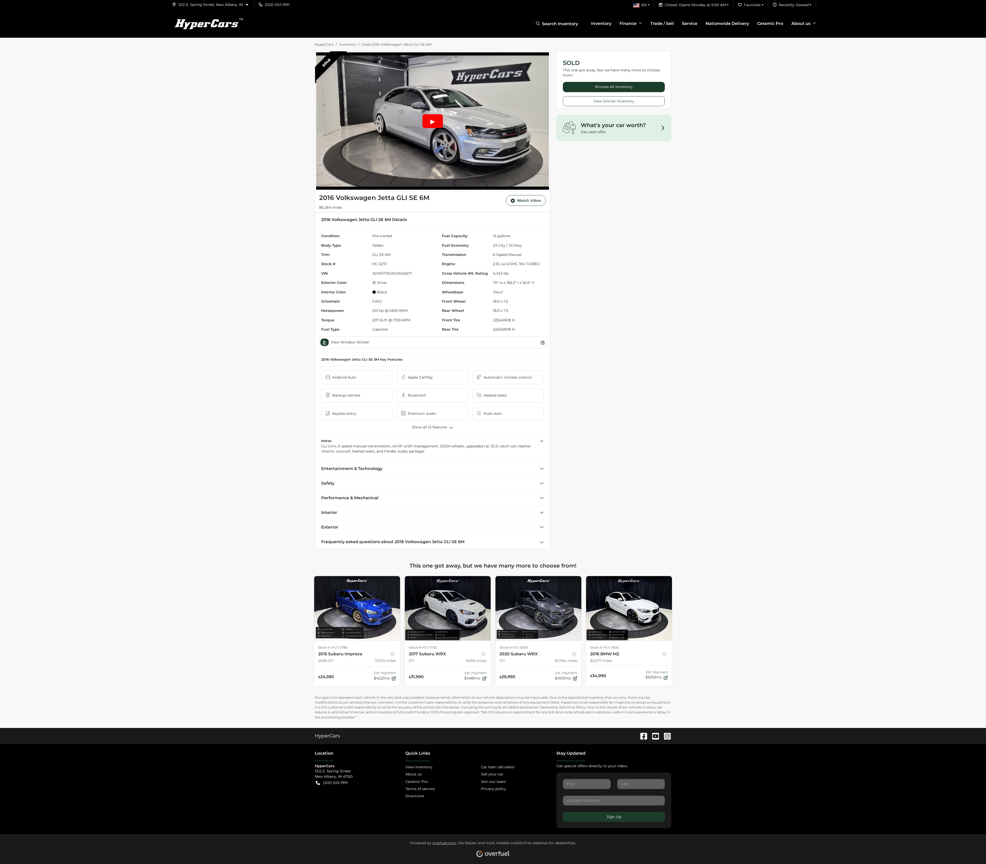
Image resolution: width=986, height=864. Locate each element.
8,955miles (476, 661)
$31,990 (416, 676)
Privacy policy (493, 789)
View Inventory (418, 767)
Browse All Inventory (614, 86)
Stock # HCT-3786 (332, 647)
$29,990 (507, 676)
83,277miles (601, 661)
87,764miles (566, 661)
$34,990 (598, 675)
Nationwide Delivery (727, 23)
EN (644, 5)
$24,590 (326, 676)
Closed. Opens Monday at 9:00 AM (695, 5)
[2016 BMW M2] (629, 608)
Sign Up (614, 816)
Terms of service (420, 789)
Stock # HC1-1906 (604, 647)
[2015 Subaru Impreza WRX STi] (357, 608)
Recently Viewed (794, 5)
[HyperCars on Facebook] (642, 736)
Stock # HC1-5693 (513, 647)
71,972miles (385, 661)
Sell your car (492, 774)
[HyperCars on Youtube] (653, 736)
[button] (212, 4)
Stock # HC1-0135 (423, 647)
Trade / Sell (662, 23)
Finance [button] (628, 23)
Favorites (752, 5)
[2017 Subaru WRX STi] (448, 608)
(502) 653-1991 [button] (277, 5)
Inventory (601, 23)
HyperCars (324, 44)
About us (413, 774)
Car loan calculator (498, 767)
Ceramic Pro (770, 23)
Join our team (493, 782)
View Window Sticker (350, 342)
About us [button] (800, 23)
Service (689, 23)
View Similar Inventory (613, 101)
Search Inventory (560, 23)
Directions (414, 796)
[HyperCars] (208, 24)
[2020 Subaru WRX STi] (538, 608)
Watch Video (529, 200)
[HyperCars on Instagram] (665, 736)
